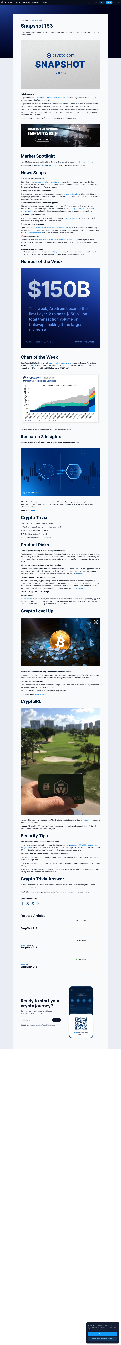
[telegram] (32, 903)
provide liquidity (72, 194)
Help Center (79, 588)
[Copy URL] (38, 903)
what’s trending (68, 892)
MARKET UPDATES (37, 20)
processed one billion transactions (46, 182)
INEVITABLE (38, 112)
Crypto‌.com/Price (85, 162)
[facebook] (23, 903)
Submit (56, 1020)
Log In (102, 2)
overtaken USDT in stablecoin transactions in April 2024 (55, 240)
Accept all (102, 1334)
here (26, 562)
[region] (102, 1333)
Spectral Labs (26, 599)
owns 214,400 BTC (71, 218)
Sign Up (109, 2)
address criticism (35, 233)
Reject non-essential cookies (102, 1338)
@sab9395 (88, 820)
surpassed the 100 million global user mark (49, 98)
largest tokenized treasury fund (59, 363)
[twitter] (28, 903)
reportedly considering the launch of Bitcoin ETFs (68, 252)
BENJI (33, 365)
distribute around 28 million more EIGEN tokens (54, 228)
